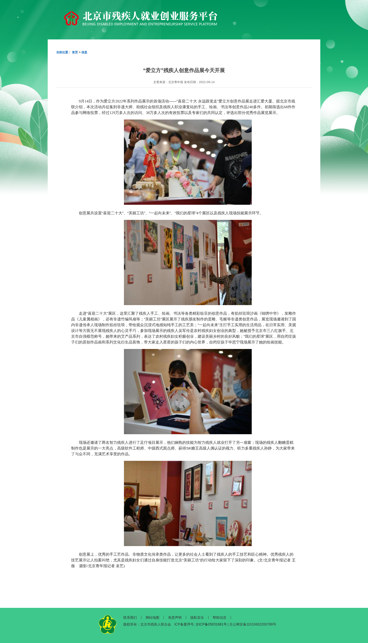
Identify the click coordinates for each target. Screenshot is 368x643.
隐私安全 (197, 617)
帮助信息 (219, 617)
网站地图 (152, 617)
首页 (75, 52)
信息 (84, 52)
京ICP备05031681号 (211, 624)
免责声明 (175, 617)
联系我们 (130, 617)
